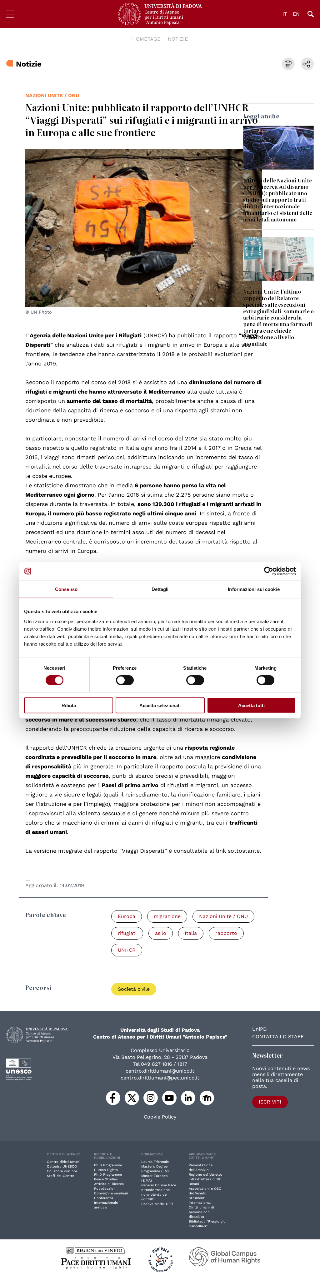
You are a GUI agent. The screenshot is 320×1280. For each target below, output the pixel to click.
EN (296, 14)
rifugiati (127, 933)
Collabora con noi (62, 1171)
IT (284, 14)
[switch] (125, 680)
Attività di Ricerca (109, 1184)
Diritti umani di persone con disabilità (201, 1212)
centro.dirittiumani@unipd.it (160, 1071)
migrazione (167, 916)
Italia (191, 933)
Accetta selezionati (160, 705)
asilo (160, 933)
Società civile (134, 989)
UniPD (259, 1029)
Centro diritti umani (63, 1162)
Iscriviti (270, 1102)
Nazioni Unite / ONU (52, 95)
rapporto (226, 933)
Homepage (146, 39)
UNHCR (127, 950)
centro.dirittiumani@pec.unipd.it (160, 1078)
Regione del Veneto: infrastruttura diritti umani (205, 1179)
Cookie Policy (160, 1116)
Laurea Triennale (155, 1162)
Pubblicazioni (105, 1189)
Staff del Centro (60, 1176)
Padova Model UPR (157, 1204)
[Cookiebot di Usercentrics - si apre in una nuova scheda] (268, 571)
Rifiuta (69, 705)
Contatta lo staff (278, 1036)
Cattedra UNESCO (62, 1166)
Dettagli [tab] (160, 589)
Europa (126, 916)
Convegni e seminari (111, 1193)
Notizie (178, 39)
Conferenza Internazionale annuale (106, 1202)
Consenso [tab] (66, 589)
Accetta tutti (251, 705)
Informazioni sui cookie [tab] (253, 589)
